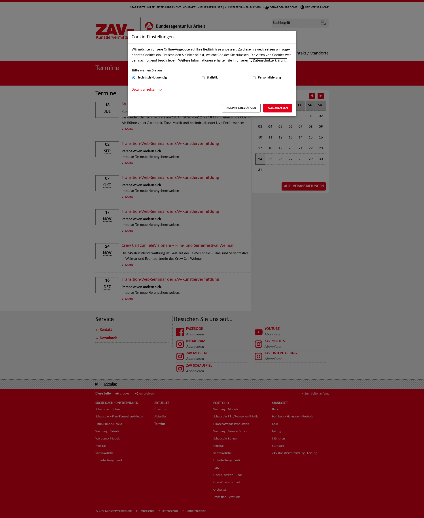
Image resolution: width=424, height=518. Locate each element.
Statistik (212, 77)
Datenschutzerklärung (269, 60)
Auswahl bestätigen (241, 108)
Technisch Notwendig (152, 77)
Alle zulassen (278, 108)
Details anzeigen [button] (144, 90)
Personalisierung (269, 77)
